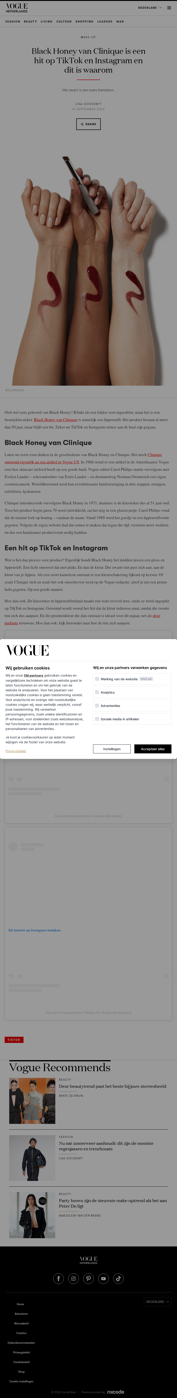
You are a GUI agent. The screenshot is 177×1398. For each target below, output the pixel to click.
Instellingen (112, 749)
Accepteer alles (153, 749)
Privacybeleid (16, 751)
